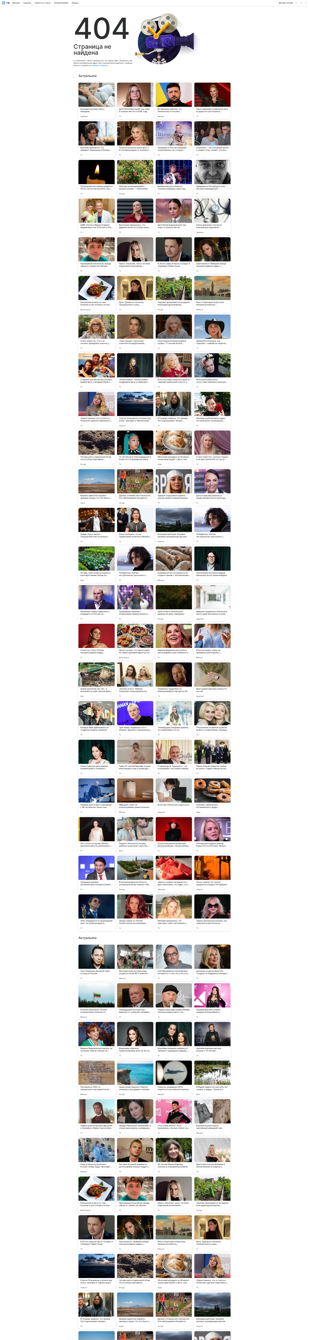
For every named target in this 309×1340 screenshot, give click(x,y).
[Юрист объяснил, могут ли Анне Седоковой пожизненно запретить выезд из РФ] (135, 255)
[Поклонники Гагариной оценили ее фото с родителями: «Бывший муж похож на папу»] (212, 719)
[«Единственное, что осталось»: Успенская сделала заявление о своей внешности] (96, 410)
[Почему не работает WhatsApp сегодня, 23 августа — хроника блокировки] (96, 990)
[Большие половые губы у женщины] (96, 101)
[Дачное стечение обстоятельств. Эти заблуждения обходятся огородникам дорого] (135, 487)
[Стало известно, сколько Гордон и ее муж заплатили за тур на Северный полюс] (212, 449)
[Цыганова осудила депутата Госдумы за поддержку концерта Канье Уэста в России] (212, 1195)
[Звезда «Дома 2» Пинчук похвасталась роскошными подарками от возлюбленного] (135, 912)
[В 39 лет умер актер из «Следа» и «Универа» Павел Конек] (174, 255)
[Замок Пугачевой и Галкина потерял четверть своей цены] (135, 1067)
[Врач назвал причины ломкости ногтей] (212, 680)
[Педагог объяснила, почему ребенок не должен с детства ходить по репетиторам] (135, 835)
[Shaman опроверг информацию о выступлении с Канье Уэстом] (96, 1028)
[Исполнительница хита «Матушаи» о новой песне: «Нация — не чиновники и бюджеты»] (96, 951)
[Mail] (3, 3)
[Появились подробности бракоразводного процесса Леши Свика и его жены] (174, 680)
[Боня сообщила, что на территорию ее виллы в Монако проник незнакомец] (135, 526)
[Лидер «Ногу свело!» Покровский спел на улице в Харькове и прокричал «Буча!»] (96, 526)
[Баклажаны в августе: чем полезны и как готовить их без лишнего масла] (96, 294)
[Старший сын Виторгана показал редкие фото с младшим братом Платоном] (96, 371)
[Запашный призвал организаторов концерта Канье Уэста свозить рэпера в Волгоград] (96, 874)
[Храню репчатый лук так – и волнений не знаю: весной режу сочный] (96, 680)
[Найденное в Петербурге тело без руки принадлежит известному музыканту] (212, 178)
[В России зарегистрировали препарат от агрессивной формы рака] (96, 1067)
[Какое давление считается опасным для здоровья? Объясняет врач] (212, 217)
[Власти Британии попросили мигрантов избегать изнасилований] (212, 294)
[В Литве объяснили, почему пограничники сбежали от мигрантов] (96, 1233)
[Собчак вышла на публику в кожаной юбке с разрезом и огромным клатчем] (135, 1106)
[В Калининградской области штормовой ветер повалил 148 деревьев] (135, 874)
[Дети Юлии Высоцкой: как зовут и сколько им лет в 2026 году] (135, 101)
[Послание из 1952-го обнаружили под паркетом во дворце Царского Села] (96, 1311)
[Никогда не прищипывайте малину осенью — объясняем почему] (135, 178)
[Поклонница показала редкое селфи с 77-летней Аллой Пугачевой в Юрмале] (174, 333)
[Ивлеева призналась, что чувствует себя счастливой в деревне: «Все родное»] (174, 912)
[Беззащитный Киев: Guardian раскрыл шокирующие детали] (174, 526)
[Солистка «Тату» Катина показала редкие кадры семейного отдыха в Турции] (96, 642)
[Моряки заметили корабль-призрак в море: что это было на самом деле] (96, 487)
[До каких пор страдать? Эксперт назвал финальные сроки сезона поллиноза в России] (174, 1144)
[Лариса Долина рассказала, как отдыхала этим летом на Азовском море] (212, 912)
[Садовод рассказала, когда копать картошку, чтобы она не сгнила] (96, 1144)
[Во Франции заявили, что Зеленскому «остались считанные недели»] (174, 101)
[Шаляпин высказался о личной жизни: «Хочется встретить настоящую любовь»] (174, 990)
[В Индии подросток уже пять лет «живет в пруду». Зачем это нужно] (212, 1311)
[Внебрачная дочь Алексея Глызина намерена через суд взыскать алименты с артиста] (174, 178)
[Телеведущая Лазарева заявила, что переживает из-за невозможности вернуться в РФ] (174, 719)
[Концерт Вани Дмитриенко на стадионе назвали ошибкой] (96, 719)
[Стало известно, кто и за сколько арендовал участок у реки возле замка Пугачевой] (96, 333)
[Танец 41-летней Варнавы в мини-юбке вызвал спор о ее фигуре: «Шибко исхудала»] (135, 758)
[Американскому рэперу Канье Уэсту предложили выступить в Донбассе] (135, 990)
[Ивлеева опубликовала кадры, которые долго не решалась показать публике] (212, 410)
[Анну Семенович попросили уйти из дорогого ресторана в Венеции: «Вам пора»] (212, 101)
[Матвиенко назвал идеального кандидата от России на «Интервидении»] (96, 603)
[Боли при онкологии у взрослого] (174, 796)
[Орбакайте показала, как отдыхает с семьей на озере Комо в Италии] (212, 333)
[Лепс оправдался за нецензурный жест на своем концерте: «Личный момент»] (96, 912)
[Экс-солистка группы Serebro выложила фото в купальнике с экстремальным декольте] (96, 835)
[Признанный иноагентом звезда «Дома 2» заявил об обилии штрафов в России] (96, 255)
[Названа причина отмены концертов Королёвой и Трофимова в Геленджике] (212, 1233)
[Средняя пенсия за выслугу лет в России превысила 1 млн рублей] (212, 990)
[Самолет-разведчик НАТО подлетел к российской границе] (174, 1311)
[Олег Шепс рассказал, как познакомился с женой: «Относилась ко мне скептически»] (135, 1144)
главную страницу (100, 65)
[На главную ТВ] (7, 3)
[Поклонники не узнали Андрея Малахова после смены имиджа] (212, 564)
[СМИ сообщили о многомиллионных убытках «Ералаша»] (212, 1144)
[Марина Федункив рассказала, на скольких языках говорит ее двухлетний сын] (96, 1272)
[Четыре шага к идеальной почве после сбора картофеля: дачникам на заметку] (96, 449)
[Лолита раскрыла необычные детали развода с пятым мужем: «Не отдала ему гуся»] (174, 835)
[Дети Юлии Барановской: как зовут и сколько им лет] (174, 217)
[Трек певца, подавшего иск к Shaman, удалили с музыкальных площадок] (135, 719)
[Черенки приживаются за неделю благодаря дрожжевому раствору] (174, 294)
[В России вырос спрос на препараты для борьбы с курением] (212, 642)
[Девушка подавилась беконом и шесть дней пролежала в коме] (212, 603)
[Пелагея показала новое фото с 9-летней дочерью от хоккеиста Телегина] (135, 139)
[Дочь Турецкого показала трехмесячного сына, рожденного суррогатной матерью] (135, 294)
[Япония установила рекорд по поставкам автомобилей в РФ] (212, 1028)
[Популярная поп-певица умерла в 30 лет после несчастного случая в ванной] (96, 178)
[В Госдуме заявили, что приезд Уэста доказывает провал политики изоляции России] (174, 410)
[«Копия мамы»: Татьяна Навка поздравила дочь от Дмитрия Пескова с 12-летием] (135, 371)
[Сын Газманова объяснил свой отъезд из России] (96, 1195)
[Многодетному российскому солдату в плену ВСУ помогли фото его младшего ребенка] (135, 1195)
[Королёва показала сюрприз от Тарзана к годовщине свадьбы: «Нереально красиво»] (174, 1272)
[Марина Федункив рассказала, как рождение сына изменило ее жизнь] (174, 642)
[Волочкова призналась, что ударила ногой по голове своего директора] (135, 217)
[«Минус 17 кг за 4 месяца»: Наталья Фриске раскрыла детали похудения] (212, 1106)
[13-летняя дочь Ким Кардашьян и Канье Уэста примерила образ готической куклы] (135, 449)
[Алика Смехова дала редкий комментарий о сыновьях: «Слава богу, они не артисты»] (96, 758)
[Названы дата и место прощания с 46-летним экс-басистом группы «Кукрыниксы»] (96, 796)
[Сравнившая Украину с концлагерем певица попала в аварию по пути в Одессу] (135, 603)
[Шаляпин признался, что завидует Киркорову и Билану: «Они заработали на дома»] (96, 139)
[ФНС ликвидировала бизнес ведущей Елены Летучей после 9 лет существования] (212, 1067)
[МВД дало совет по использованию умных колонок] (135, 796)
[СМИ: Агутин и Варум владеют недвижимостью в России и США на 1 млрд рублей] (96, 217)
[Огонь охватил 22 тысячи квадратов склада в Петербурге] (212, 874)
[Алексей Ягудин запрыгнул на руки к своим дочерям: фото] (212, 951)
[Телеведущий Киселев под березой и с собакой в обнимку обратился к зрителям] (135, 1233)
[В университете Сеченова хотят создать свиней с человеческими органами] (174, 564)
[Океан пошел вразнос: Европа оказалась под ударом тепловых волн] (135, 1311)
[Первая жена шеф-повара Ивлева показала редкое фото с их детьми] (174, 1233)
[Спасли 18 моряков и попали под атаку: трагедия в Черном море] (135, 410)
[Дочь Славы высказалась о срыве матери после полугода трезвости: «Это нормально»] (212, 487)
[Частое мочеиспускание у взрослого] (174, 951)
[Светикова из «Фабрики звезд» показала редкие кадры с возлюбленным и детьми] (212, 255)
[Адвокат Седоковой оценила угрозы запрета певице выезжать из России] (174, 487)
